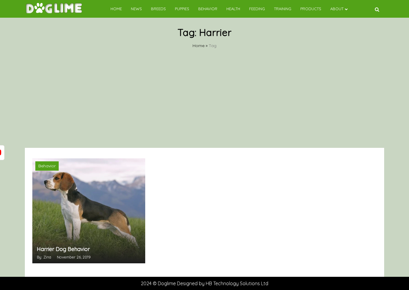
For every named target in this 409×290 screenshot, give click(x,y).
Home (116, 8)
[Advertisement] (204, 103)
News (136, 8)
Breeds (158, 8)
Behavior (207, 8)
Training (282, 8)
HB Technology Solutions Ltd (237, 283)
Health (233, 8)
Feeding (257, 8)
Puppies (182, 8)
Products (310, 8)
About (336, 8)
